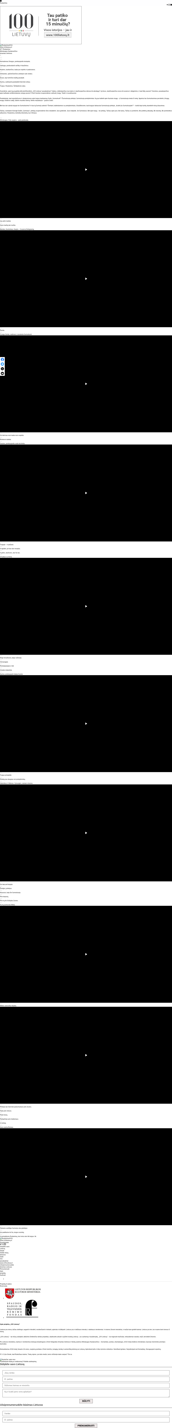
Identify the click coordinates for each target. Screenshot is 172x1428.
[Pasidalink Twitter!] (2, 1244)
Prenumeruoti (86, 1425)
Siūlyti (86, 1401)
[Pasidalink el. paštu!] (5, 1244)
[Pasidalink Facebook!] (1, 1244)
